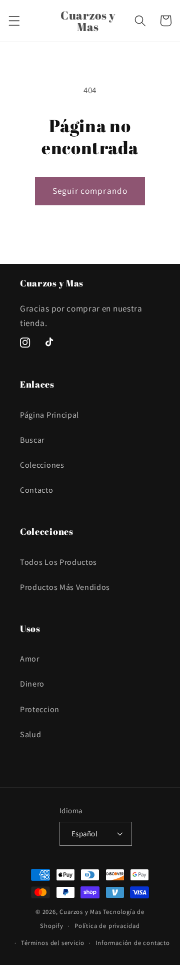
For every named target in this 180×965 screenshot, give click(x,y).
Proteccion (40, 709)
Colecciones (42, 465)
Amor (30, 659)
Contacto (37, 490)
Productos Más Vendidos (65, 587)
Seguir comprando (90, 190)
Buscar (32, 440)
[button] (14, 21)
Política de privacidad (107, 925)
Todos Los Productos (58, 562)
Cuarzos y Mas (80, 911)
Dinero (32, 684)
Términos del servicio (52, 942)
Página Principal (49, 415)
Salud (30, 734)
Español (85, 833)
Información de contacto (133, 942)
